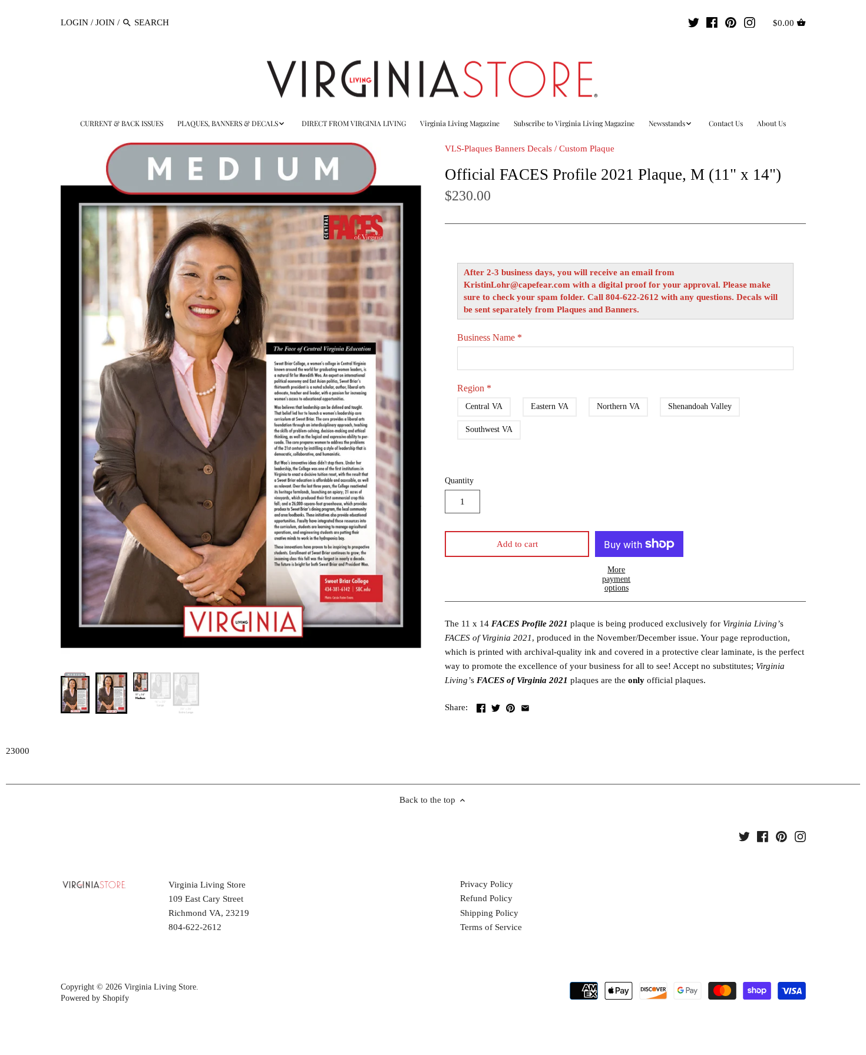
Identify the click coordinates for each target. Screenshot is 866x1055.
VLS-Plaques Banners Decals (498, 148)
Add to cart (517, 544)
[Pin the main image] (510, 706)
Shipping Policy (489, 913)
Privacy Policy (486, 884)
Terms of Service (491, 927)
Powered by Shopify (95, 998)
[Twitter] (693, 22)
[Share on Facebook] (481, 706)
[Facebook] (712, 22)
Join (105, 22)
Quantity (459, 480)
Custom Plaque (586, 148)
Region (474, 388)
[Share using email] (525, 706)
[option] (75, 693)
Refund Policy (486, 898)
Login (74, 22)
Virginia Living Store (160, 987)
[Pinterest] (730, 22)
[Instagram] (749, 22)
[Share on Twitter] (495, 706)
